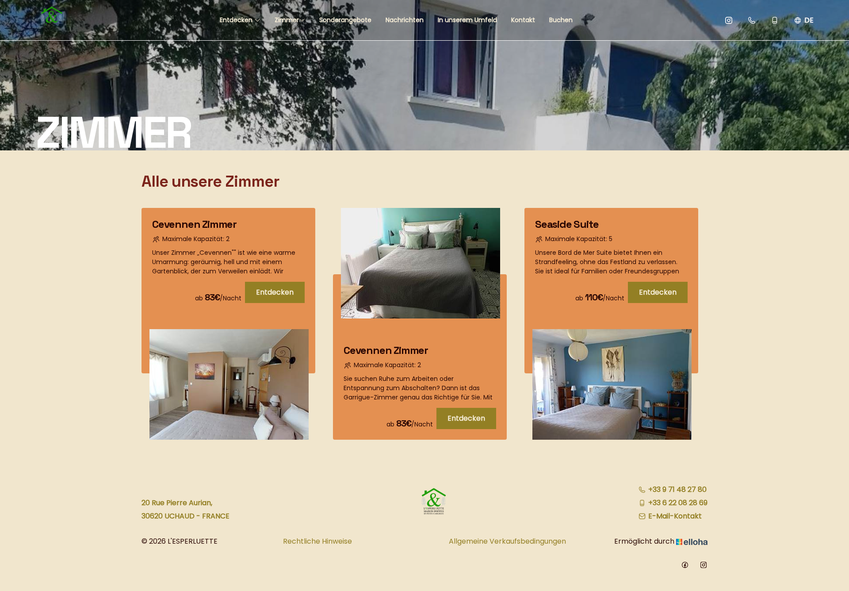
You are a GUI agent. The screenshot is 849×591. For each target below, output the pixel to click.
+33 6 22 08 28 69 (678, 503)
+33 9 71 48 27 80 (677, 489)
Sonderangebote (345, 19)
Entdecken (237, 19)
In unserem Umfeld (467, 19)
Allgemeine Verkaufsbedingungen (507, 541)
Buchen (561, 19)
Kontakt (523, 19)
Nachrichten (405, 19)
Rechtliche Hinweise (317, 541)
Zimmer (287, 19)
